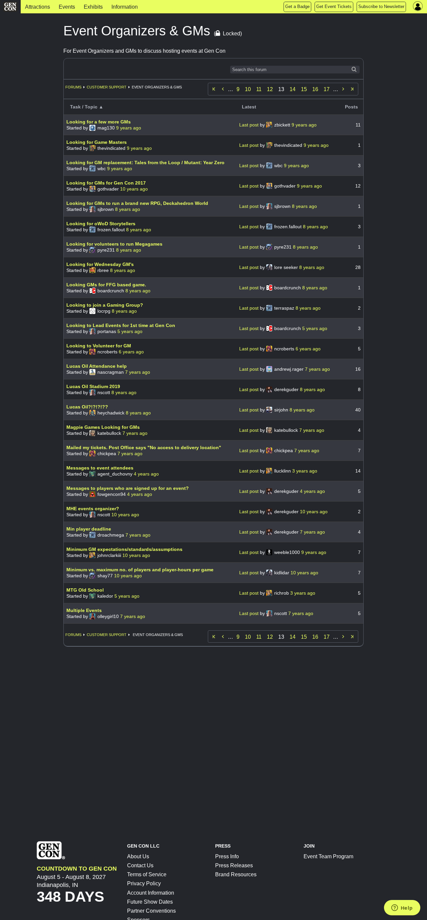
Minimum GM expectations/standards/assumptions (124, 549)
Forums (73, 87)
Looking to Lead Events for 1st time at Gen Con (120, 325)
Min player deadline (88, 529)
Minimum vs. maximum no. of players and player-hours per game (140, 569)
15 (304, 89)
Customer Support (106, 87)
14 (293, 89)
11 (259, 89)
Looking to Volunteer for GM (98, 345)
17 (327, 89)
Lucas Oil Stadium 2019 (93, 386)
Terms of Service (146, 874)
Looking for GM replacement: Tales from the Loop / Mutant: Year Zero (145, 162)
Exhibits (93, 7)
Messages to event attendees (99, 468)
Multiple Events (84, 610)
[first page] (214, 89)
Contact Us (140, 865)
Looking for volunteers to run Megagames (114, 244)
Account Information (150, 893)
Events (67, 7)
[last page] (352, 89)
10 (248, 89)
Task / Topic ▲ (86, 106)
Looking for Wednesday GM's (100, 264)
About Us (138, 856)
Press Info (227, 856)
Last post (249, 124)
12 (270, 89)
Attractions (37, 7)
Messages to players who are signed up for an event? (127, 488)
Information (124, 7)
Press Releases (234, 865)
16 (315, 89)
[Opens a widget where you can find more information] (402, 908)
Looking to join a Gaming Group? (104, 305)
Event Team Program (328, 856)
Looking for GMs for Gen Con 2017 (106, 183)
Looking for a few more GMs (98, 121)
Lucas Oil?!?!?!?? (87, 406)
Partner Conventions (151, 911)
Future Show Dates (150, 902)
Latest (249, 106)
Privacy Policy (144, 883)
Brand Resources (236, 874)
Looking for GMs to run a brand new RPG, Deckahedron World (137, 203)
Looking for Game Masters (96, 142)
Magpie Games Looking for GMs (103, 427)
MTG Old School (85, 590)
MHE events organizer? (92, 508)
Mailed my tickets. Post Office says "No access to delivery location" (143, 447)
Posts (351, 106)
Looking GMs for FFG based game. (106, 284)
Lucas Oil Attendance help (96, 366)
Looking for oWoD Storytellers (100, 223)
